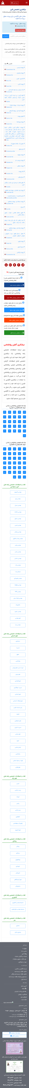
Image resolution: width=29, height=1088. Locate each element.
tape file (9, 243)
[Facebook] (18, 264)
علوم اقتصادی (18, 681)
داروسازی (18, 866)
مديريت (18, 648)
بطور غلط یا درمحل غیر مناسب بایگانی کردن (14, 184)
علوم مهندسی (18, 618)
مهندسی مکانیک (17, 512)
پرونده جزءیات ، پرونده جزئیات (17, 105)
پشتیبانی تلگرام (15, 1036)
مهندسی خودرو (18, 612)
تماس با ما (24, 951)
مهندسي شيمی (18, 525)
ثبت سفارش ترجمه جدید (16, 285)
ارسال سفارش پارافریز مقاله (15, 320)
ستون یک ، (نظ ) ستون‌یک (17, 144)
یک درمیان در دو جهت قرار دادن (16, 90)
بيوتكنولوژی (18, 860)
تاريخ (18, 741)
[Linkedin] (6, 264)
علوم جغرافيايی (18, 721)
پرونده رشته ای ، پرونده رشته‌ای (16, 228)
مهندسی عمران (18, 505)
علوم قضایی (17, 767)
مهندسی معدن (18, 552)
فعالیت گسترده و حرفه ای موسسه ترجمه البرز (14, 1075)
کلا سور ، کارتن (20, 79)
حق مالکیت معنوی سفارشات (19, 959)
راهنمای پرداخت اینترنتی (20, 991)
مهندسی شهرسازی (18, 578)
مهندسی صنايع (18, 519)
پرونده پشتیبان (20, 73)
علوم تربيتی (18, 674)
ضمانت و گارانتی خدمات (21, 956)
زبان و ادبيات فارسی (18, 708)
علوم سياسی (17, 734)
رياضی (18, 803)
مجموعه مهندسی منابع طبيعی (18, 909)
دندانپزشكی (17, 886)
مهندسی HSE (18, 592)
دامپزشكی (18, 873)
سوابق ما (25, 948)
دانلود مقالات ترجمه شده (21, 971)
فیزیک (17, 797)
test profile (10, 249)
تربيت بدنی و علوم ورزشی (18, 668)
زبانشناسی (18, 754)
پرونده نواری (21, 241)
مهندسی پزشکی (18, 532)
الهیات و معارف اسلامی (18, 761)
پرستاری (18, 853)
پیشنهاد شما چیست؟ (20, 30)
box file (9, 81)
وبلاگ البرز (24, 954)
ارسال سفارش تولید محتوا (16, 310)
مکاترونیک (18, 605)
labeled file (10, 162)
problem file (10, 204)
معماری (17, 926)
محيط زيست (18, 572)
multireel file (10, 192)
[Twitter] (14, 264)
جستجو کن (5, 36)
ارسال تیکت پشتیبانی (15, 1033)
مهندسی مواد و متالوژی (18, 539)
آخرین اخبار (24, 986)
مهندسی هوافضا (18, 585)
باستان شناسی (18, 747)
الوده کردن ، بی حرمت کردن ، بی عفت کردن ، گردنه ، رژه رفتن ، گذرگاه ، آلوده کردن (14, 97)
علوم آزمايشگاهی (18, 880)
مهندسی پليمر (18, 545)
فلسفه (18, 714)
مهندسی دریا (17, 625)
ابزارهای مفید (24, 997)
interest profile (11, 151)
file (7, 140)
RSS (23, 989)
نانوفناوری (18, 817)
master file (10, 174)
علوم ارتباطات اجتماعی (18, 701)
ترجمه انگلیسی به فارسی (21, 969)
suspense (9, 238)
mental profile (10, 179)
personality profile (12, 198)
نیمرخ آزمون (21, 247)
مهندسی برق (17, 499)
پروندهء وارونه (21, 155)
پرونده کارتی (21, 84)
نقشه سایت (24, 1000)
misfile (8, 187)
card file (9, 86)
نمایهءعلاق (21, 149)
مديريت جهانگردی (18, 688)
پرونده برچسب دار (19, 160)
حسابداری (18, 641)
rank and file (10, 217)
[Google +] (10, 264)
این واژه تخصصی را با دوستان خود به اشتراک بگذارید (14, 260)
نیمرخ (22, 207)
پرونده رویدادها (20, 122)
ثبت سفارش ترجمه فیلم (17, 333)
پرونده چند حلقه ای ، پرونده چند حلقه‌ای (14, 190)
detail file (9, 107)
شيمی (18, 784)
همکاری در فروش (22, 994)
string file (9, 230)
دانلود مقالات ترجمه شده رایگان (19, 974)
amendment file (11, 70)
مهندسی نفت (18, 565)
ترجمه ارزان (24, 979)
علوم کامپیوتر (18, 830)
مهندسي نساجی (18, 558)
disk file (9, 113)
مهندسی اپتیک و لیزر (18, 598)
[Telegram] (22, 264)
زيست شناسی (18, 790)
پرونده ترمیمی (20, 67)
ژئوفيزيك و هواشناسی (18, 823)
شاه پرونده (21, 171)
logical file (9, 168)
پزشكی (17, 846)
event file (9, 124)
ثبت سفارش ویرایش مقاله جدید (15, 298)
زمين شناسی (18, 810)
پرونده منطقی (20, 166)
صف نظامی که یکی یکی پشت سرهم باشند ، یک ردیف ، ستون (14, 221)
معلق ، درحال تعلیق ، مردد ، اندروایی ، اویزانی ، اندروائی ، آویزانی (14, 235)
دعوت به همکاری (23, 962)
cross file (9, 92)
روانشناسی (18, 661)
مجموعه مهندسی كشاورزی (17, 903)
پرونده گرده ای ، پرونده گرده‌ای (17, 111)
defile (8, 102)
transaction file (11, 255)
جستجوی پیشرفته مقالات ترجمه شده (18, 977)
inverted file (10, 157)
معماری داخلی (18, 932)
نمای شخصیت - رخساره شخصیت (16, 196)
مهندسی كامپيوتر (17, 492)
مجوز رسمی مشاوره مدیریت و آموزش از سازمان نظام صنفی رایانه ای (14, 1058)
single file (9, 224)
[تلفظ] (15, 26)
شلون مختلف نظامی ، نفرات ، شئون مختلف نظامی (14, 214)
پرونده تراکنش (20, 252)
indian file (9, 146)
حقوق (18, 654)
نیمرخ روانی (21, 177)
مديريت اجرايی (18, 727)
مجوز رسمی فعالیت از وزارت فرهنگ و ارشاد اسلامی (14, 1041)
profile (8, 209)
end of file (9, 118)
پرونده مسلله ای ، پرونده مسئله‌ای (16, 201)
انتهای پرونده (21, 116)
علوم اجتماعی (18, 694)
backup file (10, 75)
